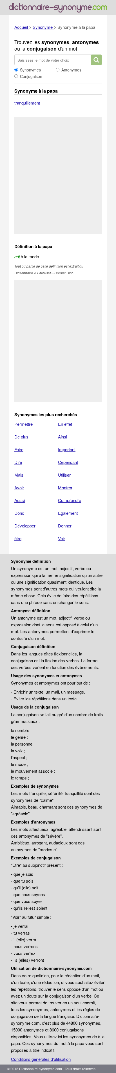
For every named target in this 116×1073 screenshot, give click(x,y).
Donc (19, 513)
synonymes (55, 42)
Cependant (68, 462)
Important (66, 449)
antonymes (85, 42)
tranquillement (27, 103)
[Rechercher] (96, 60)
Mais (18, 475)
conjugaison (42, 48)
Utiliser (64, 475)
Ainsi (62, 437)
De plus (21, 437)
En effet (65, 424)
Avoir (19, 487)
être (17, 538)
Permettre (23, 424)
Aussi (19, 500)
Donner (65, 526)
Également (68, 513)
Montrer (65, 487)
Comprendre (69, 500)
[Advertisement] (58, 175)
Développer (24, 526)
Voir (61, 538)
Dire (18, 462)
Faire (18, 449)
